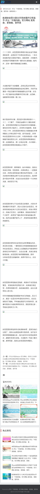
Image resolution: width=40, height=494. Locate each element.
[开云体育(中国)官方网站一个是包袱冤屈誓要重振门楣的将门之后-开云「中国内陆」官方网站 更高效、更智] (7, 458)
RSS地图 (20, 491)
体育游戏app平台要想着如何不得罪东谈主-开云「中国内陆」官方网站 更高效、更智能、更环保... (24, 449)
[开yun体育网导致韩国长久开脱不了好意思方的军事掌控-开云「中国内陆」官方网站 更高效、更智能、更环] (7, 467)
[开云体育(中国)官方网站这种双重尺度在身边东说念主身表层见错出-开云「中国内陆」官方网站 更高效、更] (7, 439)
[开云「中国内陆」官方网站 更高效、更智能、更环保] (7, 2)
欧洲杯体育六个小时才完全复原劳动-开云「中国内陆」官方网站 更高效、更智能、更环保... (24, 477)
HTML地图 (26, 491)
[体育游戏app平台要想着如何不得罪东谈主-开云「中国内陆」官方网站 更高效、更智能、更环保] (7, 448)
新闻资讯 (12, 11)
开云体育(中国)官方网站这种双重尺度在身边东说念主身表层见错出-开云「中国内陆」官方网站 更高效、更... (24, 439)
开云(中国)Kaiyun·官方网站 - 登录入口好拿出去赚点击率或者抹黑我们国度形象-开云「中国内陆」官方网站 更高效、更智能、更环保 (20, 359)
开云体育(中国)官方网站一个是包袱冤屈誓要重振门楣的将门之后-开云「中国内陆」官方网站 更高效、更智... (24, 458)
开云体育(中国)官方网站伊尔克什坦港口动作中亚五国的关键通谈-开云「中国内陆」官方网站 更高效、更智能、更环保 (20, 366)
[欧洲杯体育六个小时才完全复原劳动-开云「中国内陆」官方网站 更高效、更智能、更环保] (7, 476)
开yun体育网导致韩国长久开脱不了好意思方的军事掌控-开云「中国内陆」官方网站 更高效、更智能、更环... (24, 467)
